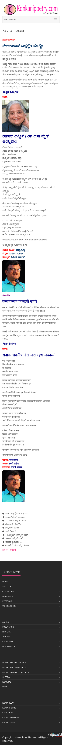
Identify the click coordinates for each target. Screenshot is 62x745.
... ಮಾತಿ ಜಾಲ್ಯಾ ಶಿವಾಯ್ (15, 520)
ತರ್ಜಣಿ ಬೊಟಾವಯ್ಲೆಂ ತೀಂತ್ (17, 545)
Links (4, 686)
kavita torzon (9, 722)
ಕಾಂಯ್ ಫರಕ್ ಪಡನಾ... (15, 516)
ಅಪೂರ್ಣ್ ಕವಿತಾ (12, 527)
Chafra (6, 677)
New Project (8, 646)
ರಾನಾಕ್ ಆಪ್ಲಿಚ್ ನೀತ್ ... (15, 538)
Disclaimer (7, 596)
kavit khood (8, 712)
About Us (6, 586)
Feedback (7, 601)
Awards (6, 636)
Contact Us (8, 591)
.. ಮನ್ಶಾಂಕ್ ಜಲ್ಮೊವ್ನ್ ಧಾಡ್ (16, 534)
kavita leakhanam (10, 717)
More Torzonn (9, 549)
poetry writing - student (15, 667)
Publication (8, 626)
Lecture (6, 631)
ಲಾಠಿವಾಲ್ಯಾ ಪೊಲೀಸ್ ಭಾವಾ (16, 513)
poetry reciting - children (15, 672)
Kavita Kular (8, 703)
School (6, 622)
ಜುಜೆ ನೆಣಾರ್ (10, 531)
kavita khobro (9, 707)
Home (5, 581)
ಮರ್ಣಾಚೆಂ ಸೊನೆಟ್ (13, 524)
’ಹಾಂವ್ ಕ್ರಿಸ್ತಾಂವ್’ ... (13, 541)
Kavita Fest (7, 641)
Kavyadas (6, 682)
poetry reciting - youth (14, 662)
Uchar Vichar (9, 605)
